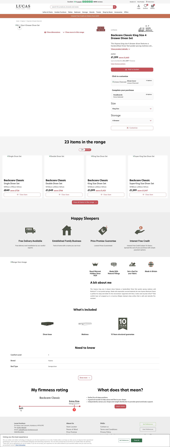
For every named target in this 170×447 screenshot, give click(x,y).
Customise (133, 128)
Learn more (120, 406)
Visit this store (19, 432)
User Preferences (148, 429)
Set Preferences (148, 424)
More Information (20, 445)
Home (17, 21)
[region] (85, 440)
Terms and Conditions (108, 429)
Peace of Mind (72, 429)
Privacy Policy (105, 432)
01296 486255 (21, 427)
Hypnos (23, 21)
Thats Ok (136, 440)
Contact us (104, 427)
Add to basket (133, 69)
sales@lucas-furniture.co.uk (28, 430)
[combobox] (132, 108)
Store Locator (71, 427)
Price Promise (71, 432)
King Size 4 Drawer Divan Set (34, 21)
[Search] (115, 7)
